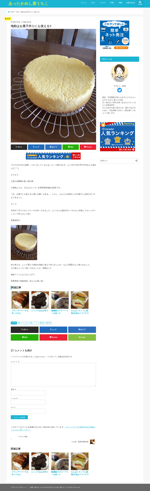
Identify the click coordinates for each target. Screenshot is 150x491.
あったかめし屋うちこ (28, 3)
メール (14, 398)
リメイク (103, 3)
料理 (120, 3)
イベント (83, 3)
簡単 (49, 323)
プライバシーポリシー (18, 487)
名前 (13, 389)
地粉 (42, 323)
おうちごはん (24, 323)
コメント (15, 361)
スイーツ (35, 323)
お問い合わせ (130, 3)
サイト (13, 407)
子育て (112, 3)
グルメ (93, 3)
